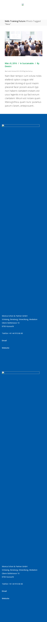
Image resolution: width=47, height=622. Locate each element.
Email (4, 340)
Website (5, 348)
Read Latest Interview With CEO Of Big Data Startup (18, 71)
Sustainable (28, 63)
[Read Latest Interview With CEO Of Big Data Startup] (23, 43)
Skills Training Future (15, 21)
